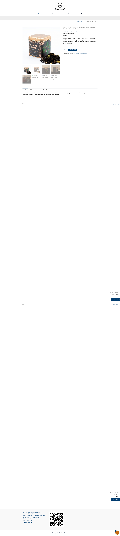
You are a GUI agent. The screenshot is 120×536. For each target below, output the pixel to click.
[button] (38, 14)
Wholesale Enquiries (27, 522)
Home (64, 27)
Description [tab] (25, 90)
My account (75, 13)
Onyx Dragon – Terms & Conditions (31, 517)
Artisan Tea (81, 27)
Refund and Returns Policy (28, 514)
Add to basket (72, 49)
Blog (69, 13)
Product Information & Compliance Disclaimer (33, 515)
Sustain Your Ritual (27, 520)
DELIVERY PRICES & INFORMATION (31, 512)
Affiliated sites (50, 13)
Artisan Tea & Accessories (72, 27)
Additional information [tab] (34, 90)
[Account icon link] (81, 13)
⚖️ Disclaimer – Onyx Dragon (29, 519)
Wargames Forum (61, 13)
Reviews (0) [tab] (44, 90)
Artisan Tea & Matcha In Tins (70, 31)
